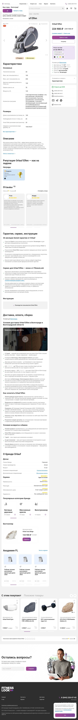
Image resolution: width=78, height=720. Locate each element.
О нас (40, 3)
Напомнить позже (8, 18)
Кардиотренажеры (42, 470)
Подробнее (27, 539)
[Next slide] (46, 40)
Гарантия (42, 699)
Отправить (31, 668)
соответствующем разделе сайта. (15, 280)
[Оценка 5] (34, 639)
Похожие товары (33, 595)
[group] (13, 227)
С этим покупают (11, 595)
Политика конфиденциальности (10, 705)
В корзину (63, 41)
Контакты (52, 3)
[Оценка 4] (32, 639)
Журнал (46, 3)
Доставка (42, 697)
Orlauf (30, 14)
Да (7, 10)
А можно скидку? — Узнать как (61, 33)
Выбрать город (18, 10)
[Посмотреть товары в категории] (5, 178)
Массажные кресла (42, 473)
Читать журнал (43, 550)
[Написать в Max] (61, 100)
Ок (65, 715)
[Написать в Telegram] (57, 100)
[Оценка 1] (26, 639)
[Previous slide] (4, 40)
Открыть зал (33, 3)
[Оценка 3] (30, 639)
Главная (4, 697)
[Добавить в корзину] (16, 627)
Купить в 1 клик (63, 37)
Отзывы (9, 187)
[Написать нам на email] (53, 100)
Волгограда (63, 62)
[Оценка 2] (28, 639)
